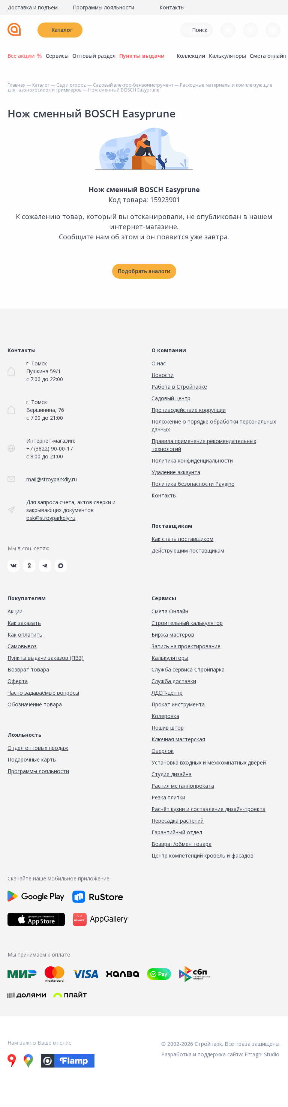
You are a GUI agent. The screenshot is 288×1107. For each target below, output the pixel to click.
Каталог (61, 29)
